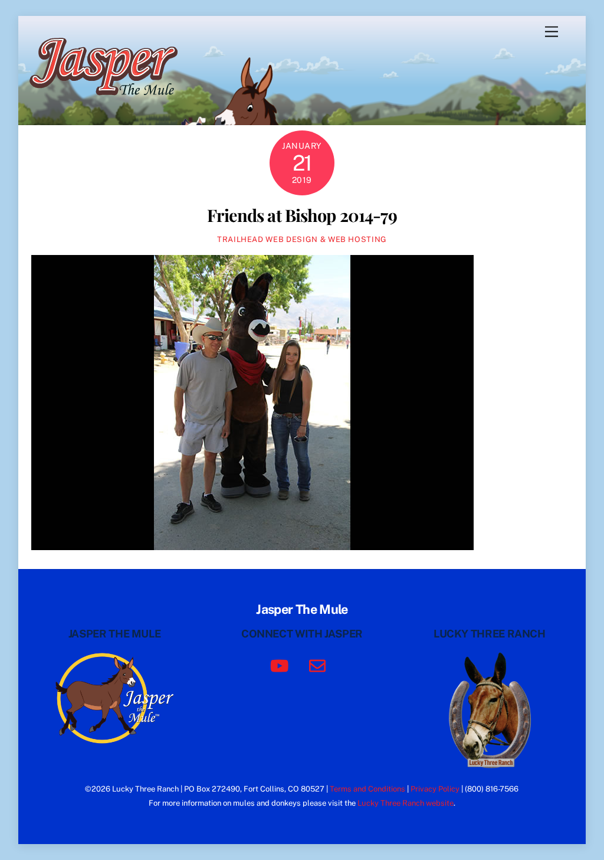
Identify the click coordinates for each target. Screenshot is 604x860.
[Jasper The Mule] (110, 103)
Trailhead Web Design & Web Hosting (302, 239)
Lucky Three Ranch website (405, 803)
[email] (319, 665)
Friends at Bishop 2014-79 (301, 215)
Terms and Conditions (367, 788)
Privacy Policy (435, 788)
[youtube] (281, 665)
